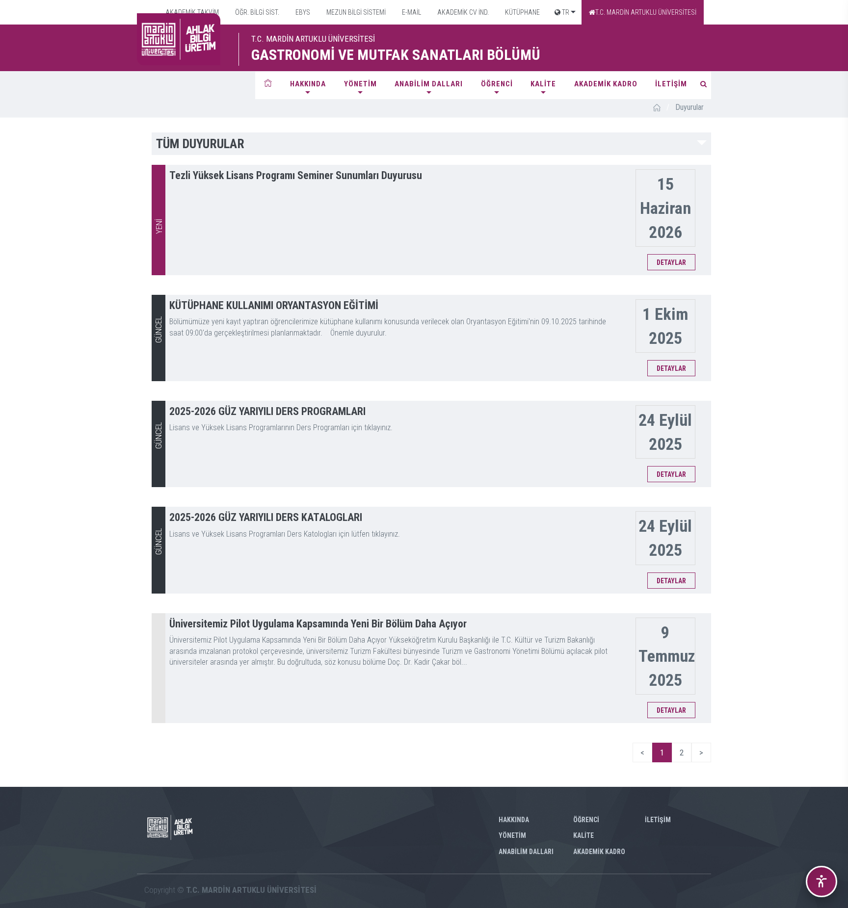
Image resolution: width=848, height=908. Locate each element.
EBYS (302, 12)
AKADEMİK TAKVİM (191, 12)
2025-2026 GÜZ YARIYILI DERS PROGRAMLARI (267, 411)
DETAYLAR (671, 262)
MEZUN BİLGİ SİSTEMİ (355, 12)
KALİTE (543, 83)
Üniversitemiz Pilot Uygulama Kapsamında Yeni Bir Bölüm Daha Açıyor (318, 624)
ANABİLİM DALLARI (429, 83)
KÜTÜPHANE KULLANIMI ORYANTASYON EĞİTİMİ (273, 305)
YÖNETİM (360, 83)
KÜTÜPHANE (522, 12)
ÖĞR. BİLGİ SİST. (256, 12)
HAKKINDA (308, 83)
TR (564, 12)
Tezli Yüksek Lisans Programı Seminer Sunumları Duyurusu (295, 175)
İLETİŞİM (671, 83)
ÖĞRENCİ (497, 83)
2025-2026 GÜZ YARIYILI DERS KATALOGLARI (265, 517)
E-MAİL (410, 12)
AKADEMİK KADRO (605, 83)
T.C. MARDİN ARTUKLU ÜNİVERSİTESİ (645, 12)
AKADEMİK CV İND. (462, 12)
